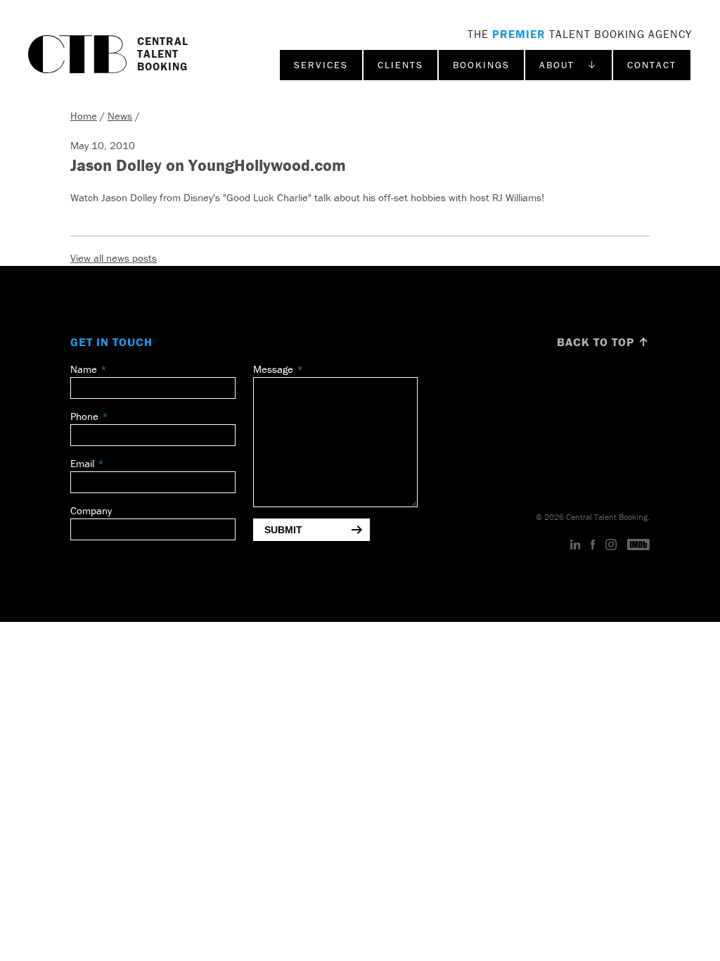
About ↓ (568, 64)
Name (83, 369)
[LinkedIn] (575, 545)
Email (82, 463)
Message (273, 369)
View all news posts (113, 258)
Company (91, 510)
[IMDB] (638, 545)
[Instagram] (611, 545)
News (120, 115)
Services (321, 64)
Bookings (481, 64)
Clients (400, 64)
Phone (84, 416)
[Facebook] (593, 545)
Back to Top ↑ (603, 342)
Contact (651, 64)
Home (83, 115)
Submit (283, 529)
